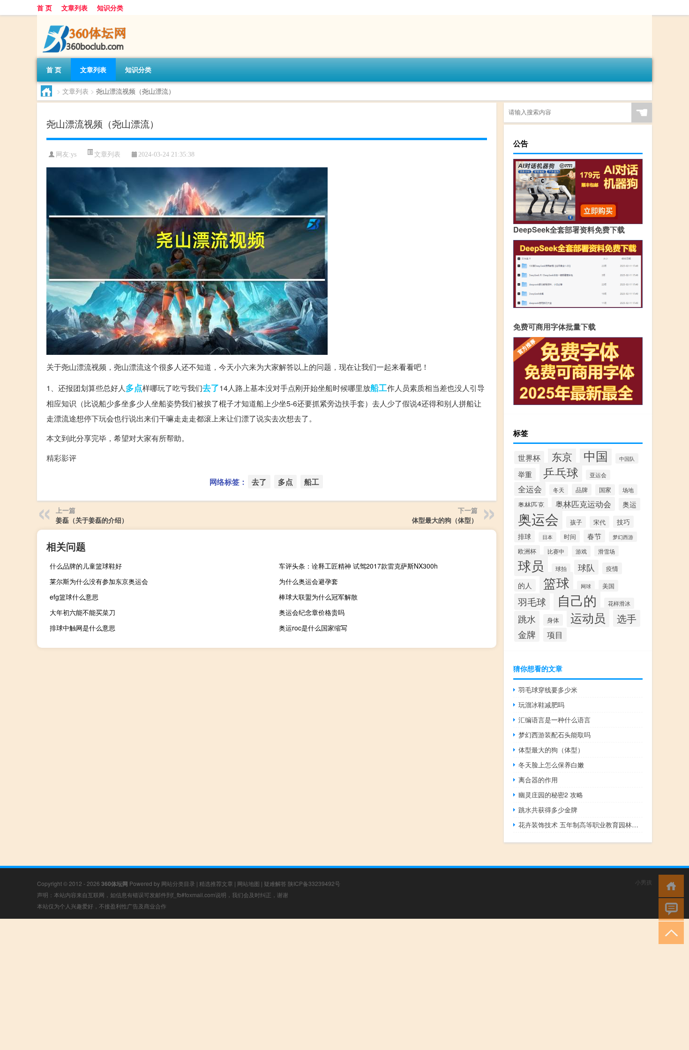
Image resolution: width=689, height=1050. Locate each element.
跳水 (527, 618)
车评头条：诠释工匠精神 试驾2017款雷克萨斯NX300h (358, 565)
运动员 (588, 617)
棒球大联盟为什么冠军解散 (318, 596)
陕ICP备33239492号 (314, 883)
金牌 (527, 634)
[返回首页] (669, 885)
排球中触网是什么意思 (82, 627)
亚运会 (598, 475)
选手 (627, 618)
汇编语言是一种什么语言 (554, 719)
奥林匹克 (531, 504)
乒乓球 (560, 472)
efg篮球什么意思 (74, 596)
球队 (586, 567)
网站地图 (248, 883)
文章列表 (74, 7)
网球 (586, 586)
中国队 (627, 458)
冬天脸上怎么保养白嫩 (551, 764)
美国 (608, 585)
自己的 (577, 600)
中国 (596, 455)
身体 (553, 619)
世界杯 (529, 457)
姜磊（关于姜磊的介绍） (92, 520)
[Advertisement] (281, 984)
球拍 (561, 568)
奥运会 (538, 518)
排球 (524, 536)
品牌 (582, 489)
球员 (531, 565)
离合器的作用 (538, 779)
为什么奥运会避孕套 (308, 581)
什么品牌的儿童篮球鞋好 (86, 565)
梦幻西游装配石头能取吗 (554, 734)
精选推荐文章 (216, 883)
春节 (594, 536)
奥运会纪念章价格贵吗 (311, 612)
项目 (555, 634)
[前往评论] (669, 908)
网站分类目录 (178, 883)
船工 (378, 388)
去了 (210, 388)
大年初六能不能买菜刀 (82, 612)
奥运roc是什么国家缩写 (313, 627)
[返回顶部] (669, 932)
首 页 (44, 7)
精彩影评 (61, 457)
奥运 (629, 504)
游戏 (581, 551)
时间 (570, 536)
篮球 (556, 582)
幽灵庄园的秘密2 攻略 (550, 794)
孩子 (576, 522)
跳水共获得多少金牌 (547, 809)
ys (73, 154)
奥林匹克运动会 (583, 504)
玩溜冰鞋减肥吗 (541, 704)
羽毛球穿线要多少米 (547, 689)
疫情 (612, 568)
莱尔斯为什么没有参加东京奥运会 (99, 581)
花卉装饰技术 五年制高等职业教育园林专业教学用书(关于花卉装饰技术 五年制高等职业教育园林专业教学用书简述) (580, 824)
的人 (525, 585)
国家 (605, 490)
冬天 (558, 490)
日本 (547, 536)
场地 (628, 490)
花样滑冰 (619, 603)
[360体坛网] (86, 18)
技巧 (623, 521)
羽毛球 (532, 601)
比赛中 (555, 551)
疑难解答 (275, 883)
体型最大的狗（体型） (445, 520)
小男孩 (643, 882)
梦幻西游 (623, 536)
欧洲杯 (527, 551)
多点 (134, 388)
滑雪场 (606, 551)
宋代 (599, 522)
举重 (525, 474)
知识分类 (110, 7)
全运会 (530, 489)
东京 (562, 456)
